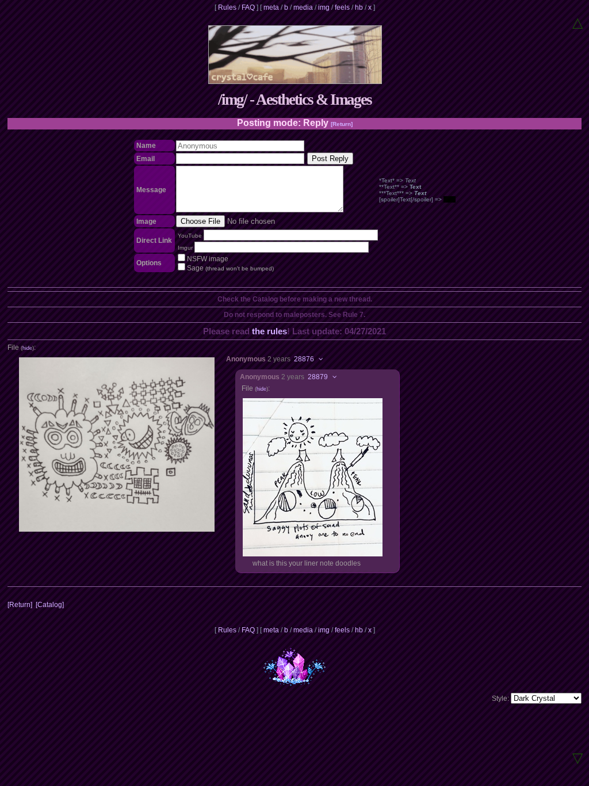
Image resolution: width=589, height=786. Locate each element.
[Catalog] (50, 605)
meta (271, 7)
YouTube (190, 235)
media (303, 7)
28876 (304, 359)
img (324, 7)
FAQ (248, 7)
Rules (227, 7)
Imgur (185, 248)
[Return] (342, 124)
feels (342, 7)
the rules (269, 331)
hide (27, 348)
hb (359, 7)
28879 (318, 377)
